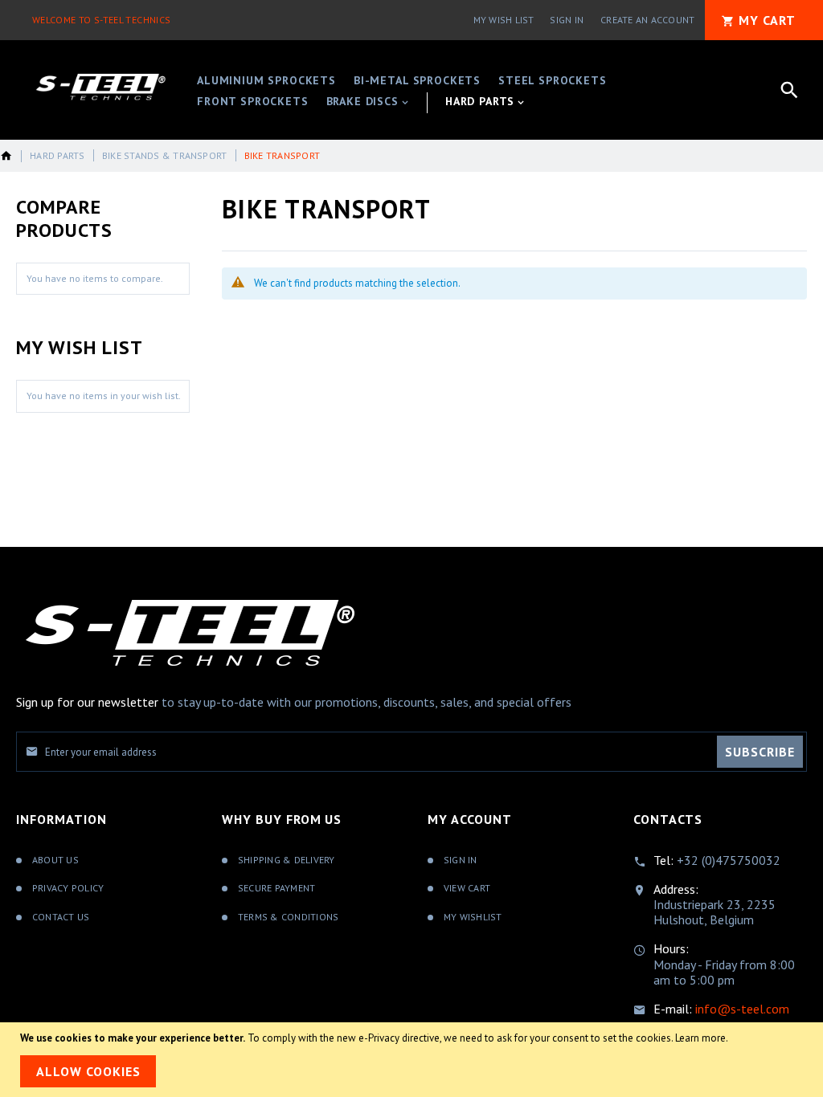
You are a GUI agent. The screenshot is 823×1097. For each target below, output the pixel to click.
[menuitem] (266, 81)
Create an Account (647, 20)
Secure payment (276, 888)
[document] (411, 1059)
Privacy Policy (68, 888)
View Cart (467, 888)
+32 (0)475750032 (728, 860)
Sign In (566, 20)
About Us (55, 860)
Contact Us (60, 917)
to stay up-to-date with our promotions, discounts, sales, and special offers (293, 702)
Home (6, 155)
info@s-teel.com (742, 1009)
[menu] (422, 90)
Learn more (700, 1038)
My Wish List (503, 20)
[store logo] (100, 87)
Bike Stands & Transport (164, 155)
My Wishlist (473, 917)
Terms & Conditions (288, 917)
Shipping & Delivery (286, 860)
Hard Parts (57, 155)
